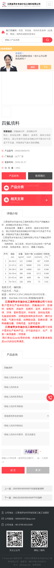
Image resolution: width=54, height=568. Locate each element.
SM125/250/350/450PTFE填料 (27, 497)
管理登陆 (36, 565)
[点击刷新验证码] (31, 451)
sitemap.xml (25, 565)
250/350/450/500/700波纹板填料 (28, 488)
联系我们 (40, 175)
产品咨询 (14, 175)
